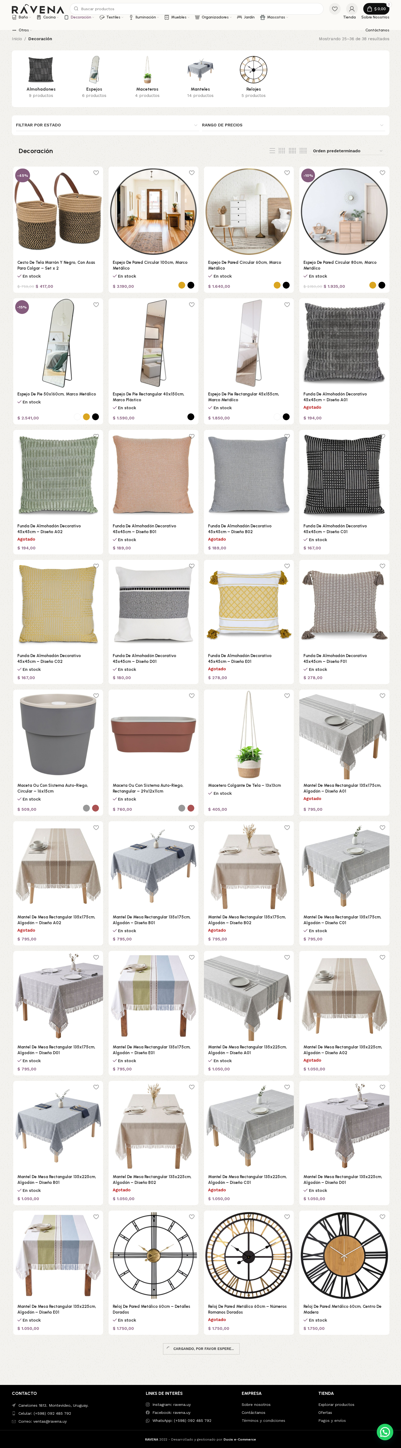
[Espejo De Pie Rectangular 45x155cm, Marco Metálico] (249, 343)
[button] (385, 1432)
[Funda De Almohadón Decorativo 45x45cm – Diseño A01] (344, 343)
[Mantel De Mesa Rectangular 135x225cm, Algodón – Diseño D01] (344, 1126)
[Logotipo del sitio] (38, 8)
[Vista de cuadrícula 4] (282, 151)
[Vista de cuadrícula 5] (292, 151)
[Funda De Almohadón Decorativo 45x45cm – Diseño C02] (58, 605)
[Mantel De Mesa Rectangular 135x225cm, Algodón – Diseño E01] (58, 1255)
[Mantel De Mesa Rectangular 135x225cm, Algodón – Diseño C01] (249, 1126)
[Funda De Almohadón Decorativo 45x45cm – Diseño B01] (153, 475)
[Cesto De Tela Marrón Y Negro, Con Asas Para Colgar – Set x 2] (58, 211)
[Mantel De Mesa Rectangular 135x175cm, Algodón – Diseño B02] (249, 866)
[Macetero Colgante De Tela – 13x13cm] (249, 734)
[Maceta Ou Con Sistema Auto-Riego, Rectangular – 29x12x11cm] (153, 734)
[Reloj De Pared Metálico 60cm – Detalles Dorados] (153, 1255)
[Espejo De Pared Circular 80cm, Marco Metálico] (344, 211)
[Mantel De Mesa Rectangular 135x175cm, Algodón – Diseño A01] (344, 734)
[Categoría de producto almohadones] (41, 79)
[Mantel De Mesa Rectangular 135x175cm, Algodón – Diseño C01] (344, 866)
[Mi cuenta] (351, 8)
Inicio (17, 38)
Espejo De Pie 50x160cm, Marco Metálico (56, 394)
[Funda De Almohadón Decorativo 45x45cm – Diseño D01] (153, 605)
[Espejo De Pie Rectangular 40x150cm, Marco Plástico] (153, 343)
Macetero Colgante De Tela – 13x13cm (244, 785)
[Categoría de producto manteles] (200, 79)
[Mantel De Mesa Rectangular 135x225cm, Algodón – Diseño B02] (153, 1126)
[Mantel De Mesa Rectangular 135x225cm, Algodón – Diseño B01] (58, 1126)
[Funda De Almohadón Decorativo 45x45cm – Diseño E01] (249, 605)
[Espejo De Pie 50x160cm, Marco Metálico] (58, 343)
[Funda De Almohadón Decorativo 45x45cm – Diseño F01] (344, 605)
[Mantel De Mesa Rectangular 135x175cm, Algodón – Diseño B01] (153, 866)
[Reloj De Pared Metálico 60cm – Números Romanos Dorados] (249, 1255)
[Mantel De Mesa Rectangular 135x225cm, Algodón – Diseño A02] (344, 996)
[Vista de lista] (272, 151)
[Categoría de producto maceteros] (147, 79)
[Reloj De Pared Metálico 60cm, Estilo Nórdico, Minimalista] (153, 1385)
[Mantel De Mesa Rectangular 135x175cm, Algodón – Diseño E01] (153, 996)
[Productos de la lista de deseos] (334, 8)
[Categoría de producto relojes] (254, 79)
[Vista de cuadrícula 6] (303, 151)
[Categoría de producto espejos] (94, 79)
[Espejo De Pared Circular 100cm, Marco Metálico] (153, 211)
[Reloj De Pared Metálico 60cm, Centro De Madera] (344, 1255)
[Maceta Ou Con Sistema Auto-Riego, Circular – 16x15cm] (58, 734)
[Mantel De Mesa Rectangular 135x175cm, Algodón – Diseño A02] (58, 866)
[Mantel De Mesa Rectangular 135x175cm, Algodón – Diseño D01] (58, 996)
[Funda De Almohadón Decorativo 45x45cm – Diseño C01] (344, 475)
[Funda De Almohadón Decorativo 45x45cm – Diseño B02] (249, 475)
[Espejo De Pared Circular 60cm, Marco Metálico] (249, 211)
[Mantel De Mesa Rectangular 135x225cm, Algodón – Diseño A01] (249, 996)
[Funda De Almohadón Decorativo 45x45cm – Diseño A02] (58, 475)
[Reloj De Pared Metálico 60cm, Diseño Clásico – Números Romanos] (58, 1385)
